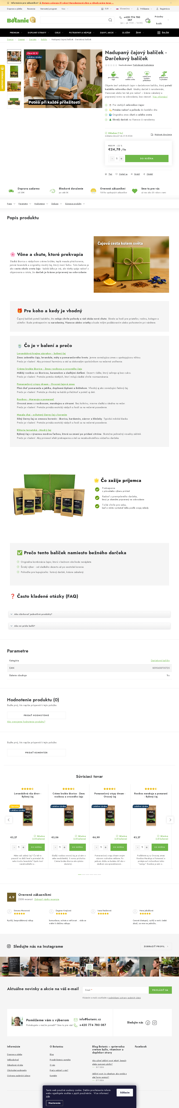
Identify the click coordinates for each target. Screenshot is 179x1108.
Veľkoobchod (13, 1059)
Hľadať (110, 20)
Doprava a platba (14, 8)
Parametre (23, 203)
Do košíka (147, 158)
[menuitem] (16, 32)
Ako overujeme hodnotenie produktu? (26, 722)
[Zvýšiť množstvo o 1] (121, 158)
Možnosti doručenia (163, 134)
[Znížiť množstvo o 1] (112, 158)
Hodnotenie (39, 203)
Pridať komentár (36, 752)
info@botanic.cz (90, 1019)
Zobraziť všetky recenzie (46, 899)
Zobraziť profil (154, 946)
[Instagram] (154, 1023)
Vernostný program (48, 8)
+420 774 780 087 (131, 18)
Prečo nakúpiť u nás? (59, 1070)
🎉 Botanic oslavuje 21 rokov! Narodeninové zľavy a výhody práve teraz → (76, 3)
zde (48, 1096)
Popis (9, 203)
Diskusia (54, 203)
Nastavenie (55, 1103)
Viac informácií (160, 96)
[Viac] (163, 32)
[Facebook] (148, 1023)
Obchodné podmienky (17, 1070)
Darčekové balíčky (160, 660)
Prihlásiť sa (160, 990)
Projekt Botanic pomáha (60, 1059)
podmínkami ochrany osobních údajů (125, 997)
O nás (52, 1065)
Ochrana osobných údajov (18, 1075)
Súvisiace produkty (73, 203)
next (170, 820)
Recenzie (31, 8)
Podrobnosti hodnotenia (143, 65)
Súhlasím (124, 1092)
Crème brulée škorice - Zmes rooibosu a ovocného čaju (49, 368)
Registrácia (165, 8)
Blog (52, 1054)
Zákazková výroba (15, 1065)
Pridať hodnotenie (36, 715)
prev (8, 820)
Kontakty (53, 1075)
